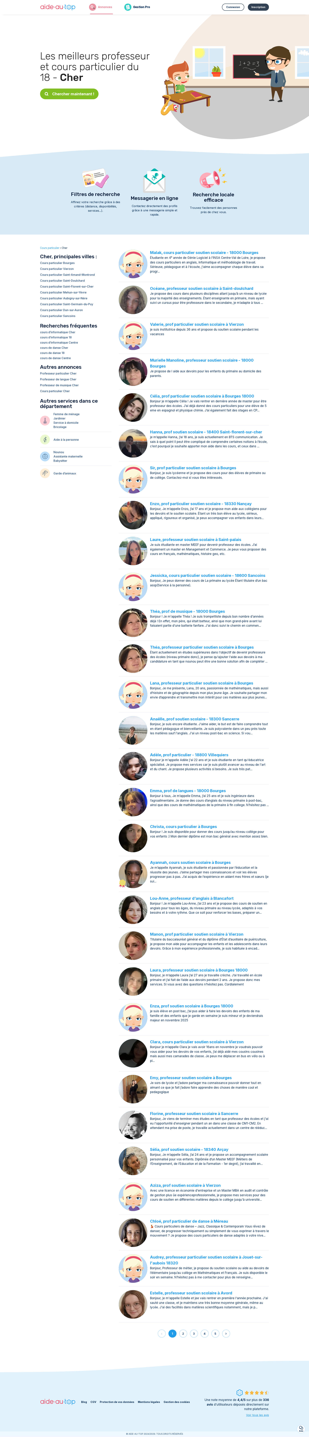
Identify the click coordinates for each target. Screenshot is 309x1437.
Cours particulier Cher (55, 391)
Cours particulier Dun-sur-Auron (61, 310)
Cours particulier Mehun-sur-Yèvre (63, 292)
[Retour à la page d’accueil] (58, 7)
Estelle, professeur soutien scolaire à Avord (191, 1293)
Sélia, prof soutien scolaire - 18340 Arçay (189, 1149)
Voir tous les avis (257, 1415)
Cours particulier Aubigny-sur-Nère (63, 298)
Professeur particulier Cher (58, 373)
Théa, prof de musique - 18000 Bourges (187, 611)
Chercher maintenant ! (73, 94)
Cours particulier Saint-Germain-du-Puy (66, 304)
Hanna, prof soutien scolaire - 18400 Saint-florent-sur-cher (206, 432)
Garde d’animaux (64, 473)
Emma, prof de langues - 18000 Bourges (188, 790)
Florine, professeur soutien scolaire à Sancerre (194, 1113)
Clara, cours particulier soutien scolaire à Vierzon (197, 1042)
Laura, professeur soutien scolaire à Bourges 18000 (199, 970)
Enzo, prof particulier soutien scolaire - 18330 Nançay (201, 503)
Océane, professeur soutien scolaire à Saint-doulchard (201, 288)
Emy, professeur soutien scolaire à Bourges (191, 1077)
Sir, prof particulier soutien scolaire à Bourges (193, 467)
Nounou (58, 452)
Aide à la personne (66, 439)
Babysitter (60, 460)
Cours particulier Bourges (57, 263)
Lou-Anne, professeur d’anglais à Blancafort (192, 898)
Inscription (258, 7)
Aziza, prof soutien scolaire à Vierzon (185, 1185)
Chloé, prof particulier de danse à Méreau (189, 1221)
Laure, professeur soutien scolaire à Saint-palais (195, 539)
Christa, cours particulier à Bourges (183, 826)
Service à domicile (66, 422)
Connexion (233, 7)
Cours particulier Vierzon (57, 269)
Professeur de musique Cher (59, 385)
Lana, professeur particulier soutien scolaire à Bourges (201, 683)
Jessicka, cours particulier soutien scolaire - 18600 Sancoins (207, 575)
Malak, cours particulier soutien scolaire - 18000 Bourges (204, 252)
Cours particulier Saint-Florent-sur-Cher (67, 286)
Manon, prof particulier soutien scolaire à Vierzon (196, 934)
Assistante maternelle (68, 456)
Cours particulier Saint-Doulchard (62, 280)
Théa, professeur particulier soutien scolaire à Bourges (202, 647)
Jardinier (59, 418)
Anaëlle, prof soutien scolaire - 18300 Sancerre (194, 719)
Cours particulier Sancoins (57, 316)
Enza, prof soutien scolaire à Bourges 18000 (191, 1006)
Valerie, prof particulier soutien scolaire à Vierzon (197, 324)
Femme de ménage (66, 414)
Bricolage (60, 427)
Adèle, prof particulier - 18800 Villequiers (189, 755)
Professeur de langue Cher (58, 379)
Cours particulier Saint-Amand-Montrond (67, 274)
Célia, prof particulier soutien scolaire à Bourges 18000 (202, 396)
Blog (84, 1401)
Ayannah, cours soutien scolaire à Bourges (190, 862)
